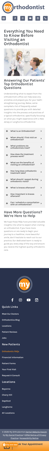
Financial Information (12, 357)
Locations (6, 326)
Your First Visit (9, 369)
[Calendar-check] (37, 18)
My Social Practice (14, 435)
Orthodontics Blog (11, 320)
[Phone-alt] (45, 18)
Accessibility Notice (29, 438)
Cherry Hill (7, 395)
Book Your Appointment (29, 444)
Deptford (6, 401)
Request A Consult (11, 375)
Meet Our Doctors (10, 314)
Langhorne (7, 407)
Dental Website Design (36, 432)
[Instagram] (22, 18)
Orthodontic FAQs (10, 351)
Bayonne (6, 389)
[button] (4, 18)
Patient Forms (9, 363)
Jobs (4, 338)
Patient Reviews (9, 332)
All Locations (8, 413)
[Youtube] (30, 18)
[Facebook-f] (15, 18)
